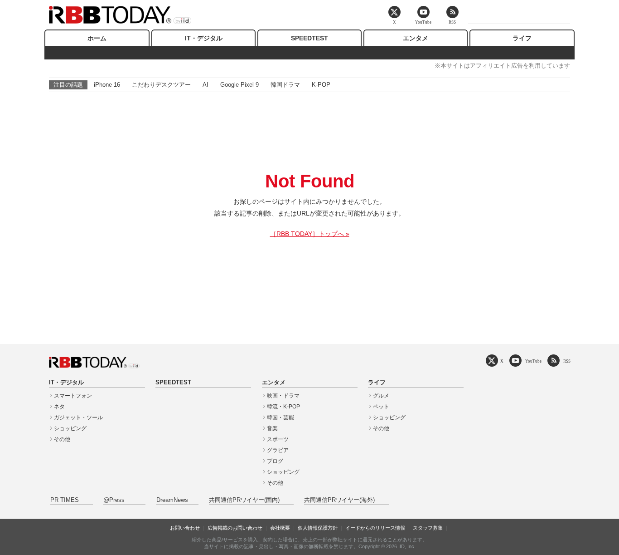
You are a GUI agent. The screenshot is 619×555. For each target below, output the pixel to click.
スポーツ (278, 439)
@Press (114, 500)
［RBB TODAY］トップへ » (309, 233)
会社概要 (280, 527)
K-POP (321, 84)
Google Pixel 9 (239, 84)
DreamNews (172, 500)
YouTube (533, 361)
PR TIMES (64, 500)
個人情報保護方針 (318, 527)
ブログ (275, 461)
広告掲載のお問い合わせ (235, 527)
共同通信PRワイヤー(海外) (339, 500)
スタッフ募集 (428, 527)
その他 (62, 439)
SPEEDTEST (309, 38)
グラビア (278, 450)
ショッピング (70, 428)
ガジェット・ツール (78, 417)
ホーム (96, 38)
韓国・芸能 (280, 417)
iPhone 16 (107, 84)
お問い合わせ (185, 527)
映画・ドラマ (283, 396)
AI (205, 84)
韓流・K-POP (283, 406)
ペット (381, 406)
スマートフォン (73, 396)
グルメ (381, 396)
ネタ (59, 406)
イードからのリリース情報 (375, 527)
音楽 (272, 428)
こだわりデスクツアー (161, 84)
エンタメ (415, 38)
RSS (567, 361)
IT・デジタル (203, 38)
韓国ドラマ (285, 84)
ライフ (522, 38)
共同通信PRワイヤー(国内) (244, 500)
